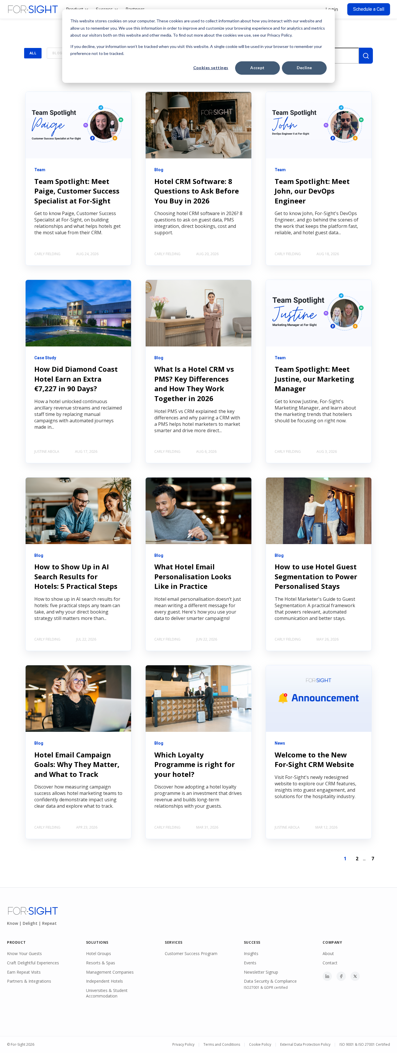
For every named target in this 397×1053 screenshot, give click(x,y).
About (328, 953)
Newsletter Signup (261, 972)
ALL (32, 53)
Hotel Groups (98, 953)
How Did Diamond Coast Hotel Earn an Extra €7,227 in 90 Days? (76, 378)
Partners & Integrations (29, 981)
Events (250, 963)
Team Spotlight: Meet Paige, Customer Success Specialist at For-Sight (76, 190)
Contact (330, 963)
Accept (257, 67)
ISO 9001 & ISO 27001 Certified (364, 1044)
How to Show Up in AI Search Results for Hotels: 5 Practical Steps (75, 576)
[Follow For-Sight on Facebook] (341, 976)
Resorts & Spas (100, 963)
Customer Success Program (191, 953)
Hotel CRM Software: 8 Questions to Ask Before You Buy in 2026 (196, 190)
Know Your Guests (24, 953)
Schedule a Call (368, 9)
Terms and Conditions (221, 1044)
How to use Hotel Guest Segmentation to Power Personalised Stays (316, 576)
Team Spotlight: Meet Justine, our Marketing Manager (314, 378)
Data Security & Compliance (270, 981)
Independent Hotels (104, 981)
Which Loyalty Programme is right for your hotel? (194, 764)
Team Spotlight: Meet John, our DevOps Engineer (312, 190)
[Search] (366, 56)
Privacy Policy (183, 1044)
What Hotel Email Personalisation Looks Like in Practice (192, 576)
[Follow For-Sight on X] (355, 976)
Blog (57, 53)
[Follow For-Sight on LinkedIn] (327, 976)
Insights (251, 953)
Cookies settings (210, 67)
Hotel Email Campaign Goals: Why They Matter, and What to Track (76, 764)
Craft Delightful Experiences (33, 963)
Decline (304, 67)
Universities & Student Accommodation (107, 993)
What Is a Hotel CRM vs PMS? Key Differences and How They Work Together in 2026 (194, 383)
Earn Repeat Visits (24, 972)
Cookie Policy (260, 1044)
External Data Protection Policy (305, 1044)
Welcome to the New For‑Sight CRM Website (314, 759)
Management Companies (110, 972)
